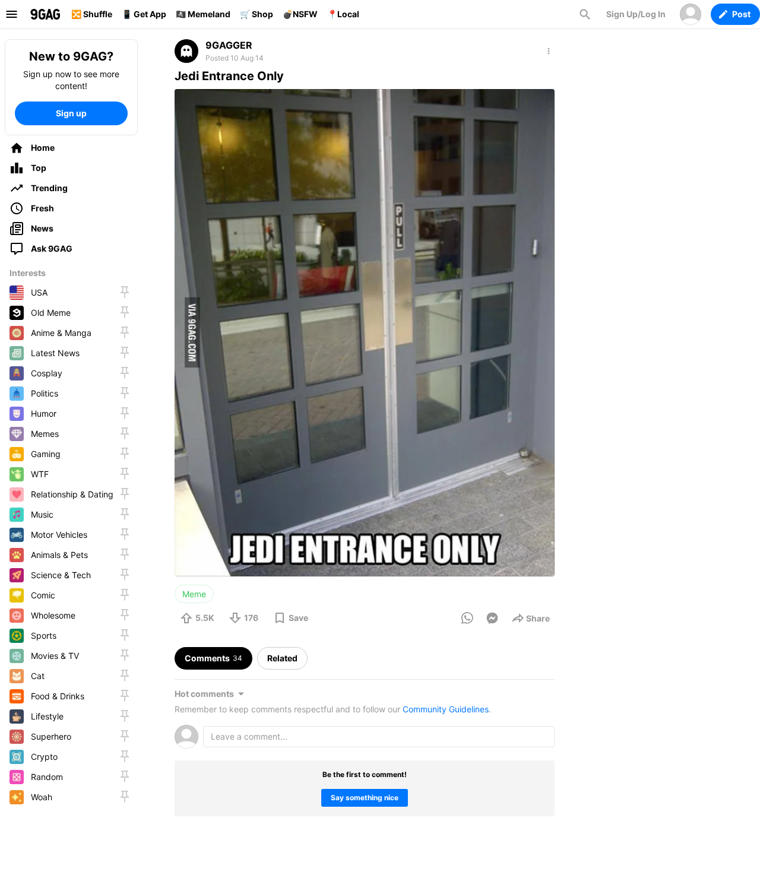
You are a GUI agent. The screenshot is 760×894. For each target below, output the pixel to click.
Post (741, 14)
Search (585, 14)
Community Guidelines (446, 709)
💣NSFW (300, 14)
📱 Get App (144, 14)
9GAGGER (228, 45)
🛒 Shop (256, 14)
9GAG (45, 14)
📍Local (343, 14)
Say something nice (364, 797)
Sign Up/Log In (636, 14)
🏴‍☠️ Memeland (203, 14)
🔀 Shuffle (91, 14)
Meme (194, 594)
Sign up (71, 113)
